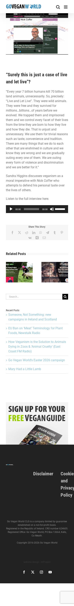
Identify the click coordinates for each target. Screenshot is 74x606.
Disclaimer (43, 474)
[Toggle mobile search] (58, 7)
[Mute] (52, 209)
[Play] (11, 209)
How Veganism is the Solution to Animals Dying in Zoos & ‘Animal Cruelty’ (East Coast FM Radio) (37, 346)
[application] (37, 209)
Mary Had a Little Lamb (24, 369)
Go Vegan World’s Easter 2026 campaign (36, 360)
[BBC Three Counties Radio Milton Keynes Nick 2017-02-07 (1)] (37, 34)
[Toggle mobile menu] (66, 7)
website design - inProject (37, 562)
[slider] (60, 208)
